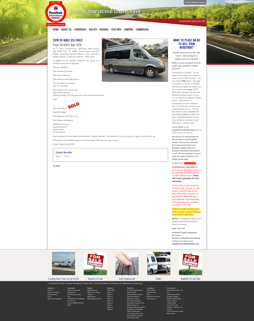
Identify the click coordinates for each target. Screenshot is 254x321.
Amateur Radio (131, 292)
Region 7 (110, 305)
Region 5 (110, 301)
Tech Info (116, 29)
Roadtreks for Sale (95, 278)
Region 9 (110, 309)
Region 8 (110, 307)
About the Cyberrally (73, 290)
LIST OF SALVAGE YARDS (175, 311)
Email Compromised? (127, 278)
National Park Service (153, 296)
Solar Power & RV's (133, 317)
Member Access (198, 2)
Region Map (111, 290)
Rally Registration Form (94, 298)
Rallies (93, 29)
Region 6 (110, 303)
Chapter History (52, 294)
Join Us (50, 290)
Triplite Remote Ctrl (133, 305)
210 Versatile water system (135, 313)
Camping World (171, 303)
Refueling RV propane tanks (135, 303)
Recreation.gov (151, 292)
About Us (66, 29)
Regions (104, 29)
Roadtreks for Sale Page (190, 278)
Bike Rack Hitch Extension (135, 294)
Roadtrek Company (172, 296)
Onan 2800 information (134, 301)
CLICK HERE (177, 127)
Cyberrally (80, 29)
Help (68, 296)
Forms (49, 296)
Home (187, 2)
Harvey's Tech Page (133, 298)
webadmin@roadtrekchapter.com (185, 244)
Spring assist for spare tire (135, 315)
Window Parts (171, 313)
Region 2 (110, 294)
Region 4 (110, 298)
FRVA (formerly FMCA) (173, 294)
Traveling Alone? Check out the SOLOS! (63, 278)
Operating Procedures (74, 294)
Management (71, 292)
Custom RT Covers (172, 305)
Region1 (109, 292)
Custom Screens (172, 301)
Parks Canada (151, 290)
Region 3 (110, 296)
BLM (148, 294)
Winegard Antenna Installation (136, 307)
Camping (128, 29)
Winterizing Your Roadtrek (135, 309)
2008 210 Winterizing (133, 311)
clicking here (137, 283)
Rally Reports (91, 296)
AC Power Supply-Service (135, 290)
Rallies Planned (92, 290)
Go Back (56, 166)
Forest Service (151, 298)
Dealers (159, 278)
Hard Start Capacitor (133, 296)
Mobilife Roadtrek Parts (174, 298)
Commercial (142, 29)
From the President (53, 292)
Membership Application (55, 298)
